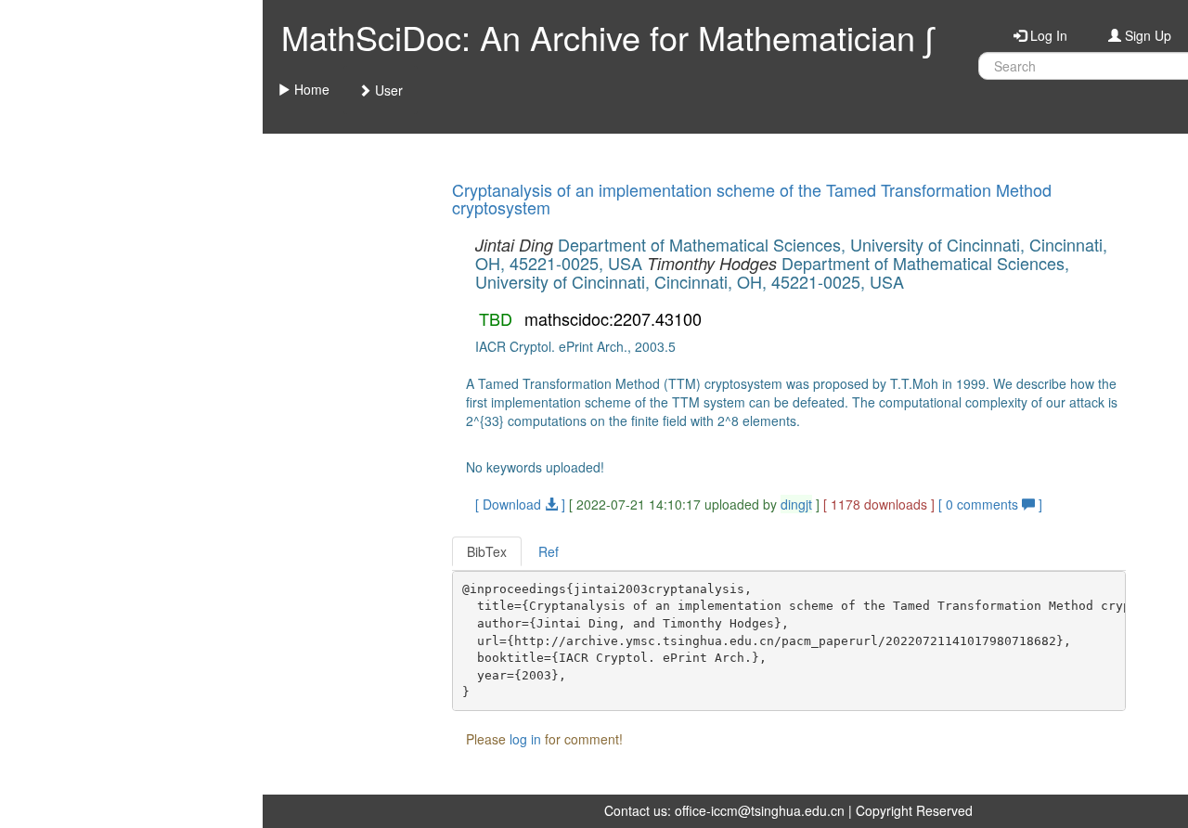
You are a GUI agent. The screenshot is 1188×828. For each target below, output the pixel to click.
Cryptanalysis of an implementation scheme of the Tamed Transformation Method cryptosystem (752, 198)
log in (525, 739)
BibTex (487, 551)
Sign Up (1146, 35)
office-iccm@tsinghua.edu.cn (760, 810)
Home (310, 89)
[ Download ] (520, 504)
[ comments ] (990, 504)
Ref (548, 551)
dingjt (796, 504)
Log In (1047, 35)
